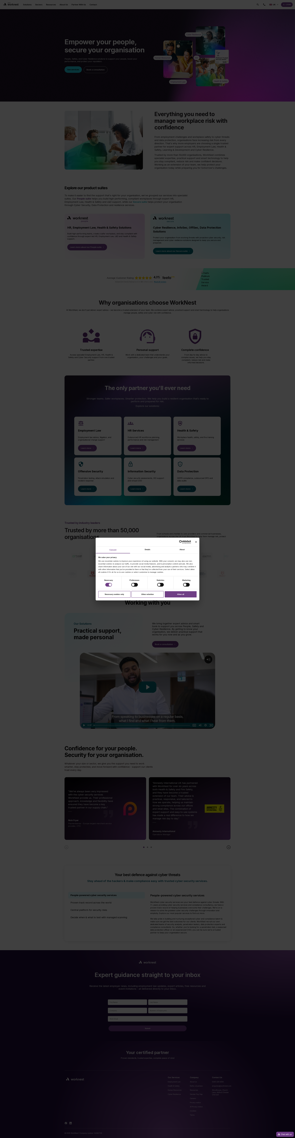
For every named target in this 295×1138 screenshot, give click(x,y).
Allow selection (147, 594)
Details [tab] (147, 549)
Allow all (180, 594)
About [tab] (182, 549)
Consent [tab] (112, 550)
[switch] (134, 585)
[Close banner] (196, 542)
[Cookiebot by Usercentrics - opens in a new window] (181, 542)
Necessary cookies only (114, 594)
